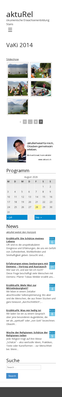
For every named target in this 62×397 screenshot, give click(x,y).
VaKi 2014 (19, 45)
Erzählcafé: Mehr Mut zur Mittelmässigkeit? (21, 287)
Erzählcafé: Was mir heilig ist (23, 310)
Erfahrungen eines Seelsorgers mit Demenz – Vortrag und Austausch (27, 265)
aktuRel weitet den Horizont (21, 232)
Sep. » (38, 217)
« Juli (9, 217)
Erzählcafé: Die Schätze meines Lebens (25, 240)
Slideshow (12, 59)
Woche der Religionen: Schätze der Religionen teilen (27, 334)
